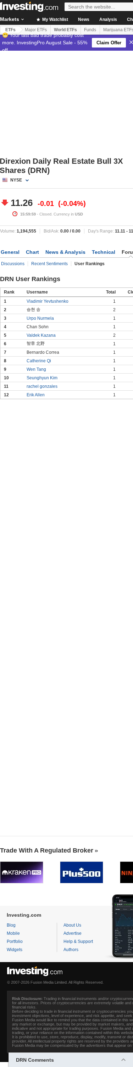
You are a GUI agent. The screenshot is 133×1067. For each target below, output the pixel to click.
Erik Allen (36, 394)
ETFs (10, 29)
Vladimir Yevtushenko (47, 301)
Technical (103, 252)
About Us (72, 925)
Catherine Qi (39, 360)
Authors (70, 949)
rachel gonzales (42, 386)
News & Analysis (65, 252)
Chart (32, 252)
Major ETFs (36, 29)
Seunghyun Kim (42, 377)
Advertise (72, 933)
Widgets (14, 949)
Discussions (12, 263)
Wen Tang (36, 369)
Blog (11, 925)
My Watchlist (54, 19)
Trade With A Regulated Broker (46, 850)
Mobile (13, 933)
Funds (90, 29)
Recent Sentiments (49, 263)
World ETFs (65, 29)
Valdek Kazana (41, 335)
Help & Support (78, 941)
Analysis (108, 19)
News (83, 19)
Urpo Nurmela (40, 318)
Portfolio (15, 941)
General (10, 252)
